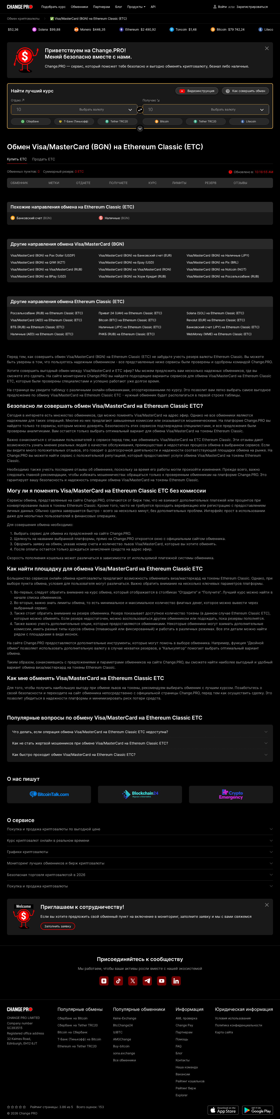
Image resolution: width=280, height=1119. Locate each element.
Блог (118, 7)
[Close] (267, 48)
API (153, 7)
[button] (136, 6)
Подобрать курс (53, 7)
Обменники (79, 7)
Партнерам (101, 7)
